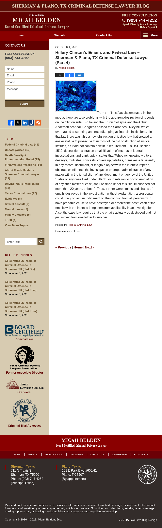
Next (89, 247)
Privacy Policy (53, 454)
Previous (63, 247)
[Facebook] (11, 123)
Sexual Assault (17, 203)
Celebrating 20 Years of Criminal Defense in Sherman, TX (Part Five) (21, 286)
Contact (104, 35)
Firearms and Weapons (23, 164)
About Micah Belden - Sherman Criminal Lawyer (22, 174)
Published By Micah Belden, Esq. (139, 21)
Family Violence (18, 214)
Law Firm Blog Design (138, 519)
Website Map (119, 454)
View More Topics (17, 225)
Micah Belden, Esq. (50, 519)
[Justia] (31, 123)
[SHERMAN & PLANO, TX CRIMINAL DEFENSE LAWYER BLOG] (81, 6)
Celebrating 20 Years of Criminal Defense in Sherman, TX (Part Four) (21, 307)
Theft (10, 220)
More (154, 35)
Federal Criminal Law (80, 224)
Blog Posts (141, 454)
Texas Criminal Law (21, 193)
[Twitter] (18, 123)
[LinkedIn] (24, 123)
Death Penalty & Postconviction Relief (22, 157)
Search (41, 241)
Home (19, 35)
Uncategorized (17, 149)
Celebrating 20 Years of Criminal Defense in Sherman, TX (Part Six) (20, 265)
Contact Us (97, 454)
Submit (25, 103)
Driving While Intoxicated (22, 185)
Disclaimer (76, 454)
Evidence (13, 198)
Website (59, 35)
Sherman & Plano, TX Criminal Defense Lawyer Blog (37, 21)
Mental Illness (16, 209)
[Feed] (38, 123)
